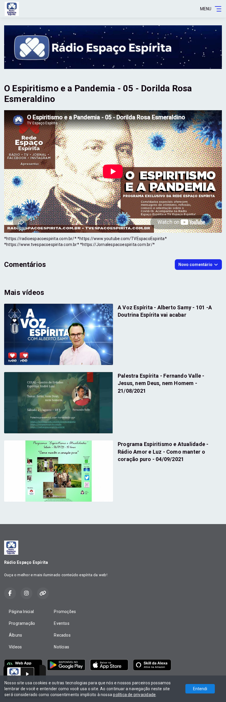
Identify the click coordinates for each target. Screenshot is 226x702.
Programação (22, 623)
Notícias (61, 647)
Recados (62, 635)
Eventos (61, 623)
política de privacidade (134, 694)
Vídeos (15, 647)
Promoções (65, 611)
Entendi (200, 688)
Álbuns (15, 635)
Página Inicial (21, 611)
